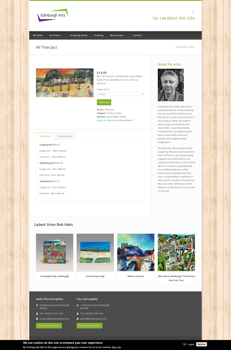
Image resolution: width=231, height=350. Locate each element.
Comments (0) (65, 136)
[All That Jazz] (65, 82)
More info (116, 347)
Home (39, 35)
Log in (100, 120)
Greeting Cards (78, 35)
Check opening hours (49, 325)
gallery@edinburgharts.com (93, 318)
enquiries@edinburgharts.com (54, 318)
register (110, 120)
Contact (138, 35)
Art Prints (55, 35)
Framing (98, 35)
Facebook (193, 12)
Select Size (103, 89)
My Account (117, 35)
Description (45, 136)
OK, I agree (188, 344)
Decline (201, 344)
